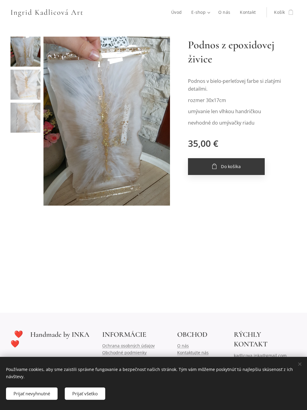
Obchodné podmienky (124, 352)
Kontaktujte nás (193, 352)
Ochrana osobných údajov (128, 345)
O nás (183, 345)
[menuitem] (178, 12)
